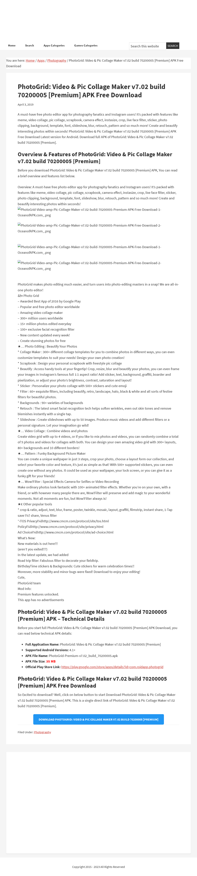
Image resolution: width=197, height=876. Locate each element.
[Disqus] (98, 802)
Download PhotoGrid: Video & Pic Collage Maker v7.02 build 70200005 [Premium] (99, 719)
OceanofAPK (98, 21)
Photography (42, 732)
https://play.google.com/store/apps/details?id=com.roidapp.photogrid (112, 667)
